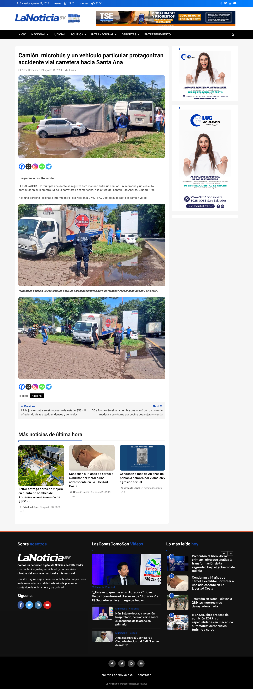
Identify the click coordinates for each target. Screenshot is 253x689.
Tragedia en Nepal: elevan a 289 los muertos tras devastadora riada (212, 582)
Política (77, 34)
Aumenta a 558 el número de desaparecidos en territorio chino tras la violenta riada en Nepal (213, 622)
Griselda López (31, 507)
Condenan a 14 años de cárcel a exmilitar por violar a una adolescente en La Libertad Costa (213, 563)
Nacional (38, 34)
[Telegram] (49, 166)
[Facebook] (22, 166)
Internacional (102, 34)
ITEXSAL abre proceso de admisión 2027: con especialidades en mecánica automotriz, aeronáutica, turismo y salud (212, 602)
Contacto (144, 675)
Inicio (22, 34)
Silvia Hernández (31, 70)
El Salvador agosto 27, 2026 (33, 3)
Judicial (59, 34)
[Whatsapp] (42, 166)
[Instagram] (35, 166)
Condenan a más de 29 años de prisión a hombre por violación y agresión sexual (142, 478)
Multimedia (98, 587)
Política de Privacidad (117, 675)
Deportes (129, 34)
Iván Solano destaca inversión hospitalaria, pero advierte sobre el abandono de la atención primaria (136, 619)
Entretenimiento (157, 34)
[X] (28, 166)
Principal (110, 587)
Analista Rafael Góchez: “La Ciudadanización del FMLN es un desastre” (137, 641)
